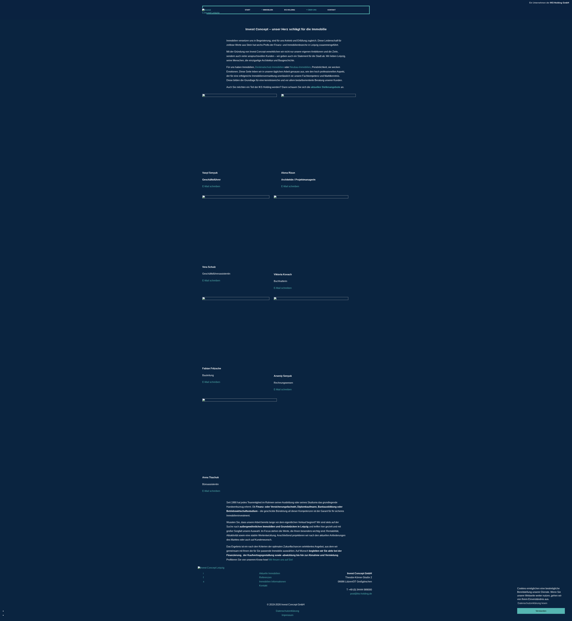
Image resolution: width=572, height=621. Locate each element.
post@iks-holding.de (361, 593)
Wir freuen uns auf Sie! (281, 559)
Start (247, 10)
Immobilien (268, 10)
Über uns (312, 10)
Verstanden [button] (541, 611)
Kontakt (332, 10)
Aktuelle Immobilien (269, 573)
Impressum (287, 615)
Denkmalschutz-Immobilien (269, 67)
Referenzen (265, 577)
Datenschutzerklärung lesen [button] (532, 603)
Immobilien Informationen (272, 581)
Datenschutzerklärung (287, 611)
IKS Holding (289, 10)
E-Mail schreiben (211, 186)
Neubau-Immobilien (300, 67)
